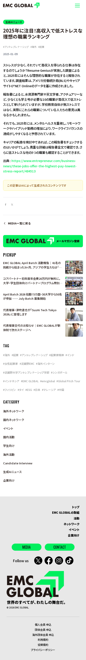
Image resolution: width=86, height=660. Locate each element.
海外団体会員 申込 (43, 635)
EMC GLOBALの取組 (65, 512)
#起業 (41, 46)
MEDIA (26, 547)
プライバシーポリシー (43, 650)
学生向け (9, 446)
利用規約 (43, 639)
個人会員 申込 (43, 624)
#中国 (60, 390)
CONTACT (59, 547)
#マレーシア (49, 390)
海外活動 (9, 454)
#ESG (28, 390)
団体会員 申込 (43, 629)
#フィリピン (9, 390)
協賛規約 (43, 644)
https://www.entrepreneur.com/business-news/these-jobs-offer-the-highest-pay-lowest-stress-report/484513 (40, 165)
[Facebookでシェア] (5, 204)
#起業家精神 (56, 355)
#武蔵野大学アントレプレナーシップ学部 (26, 372)
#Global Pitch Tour (68, 381)
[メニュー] (77, 5)
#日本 (37, 390)
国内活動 (9, 437)
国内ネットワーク (13, 420)
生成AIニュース (14, 22)
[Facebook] (49, 560)
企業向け (9, 480)
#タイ (21, 390)
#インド (69, 355)
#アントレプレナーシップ (16, 46)
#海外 (33, 46)
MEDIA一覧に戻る (19, 223)
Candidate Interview (17, 463)
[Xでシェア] (11, 204)
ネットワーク (71, 524)
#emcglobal (47, 381)
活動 (76, 518)
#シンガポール (59, 372)
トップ (75, 507)
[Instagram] (59, 560)
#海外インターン (45, 363)
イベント (8, 428)
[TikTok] (69, 560)
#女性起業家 (10, 363)
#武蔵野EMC (27, 363)
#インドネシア (11, 381)
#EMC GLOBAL (30, 381)
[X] (38, 560)
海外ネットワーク (13, 411)
